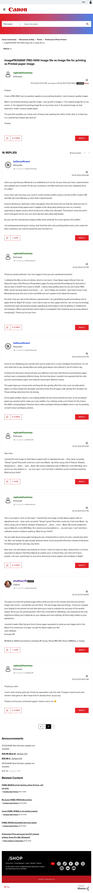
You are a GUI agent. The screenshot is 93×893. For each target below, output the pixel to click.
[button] (80, 426)
